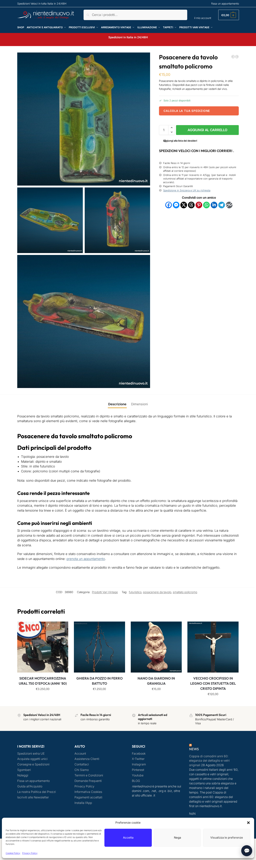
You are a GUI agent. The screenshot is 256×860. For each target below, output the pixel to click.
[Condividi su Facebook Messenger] (176, 204)
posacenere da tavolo (157, 592)
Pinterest (138, 770)
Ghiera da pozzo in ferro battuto (99, 681)
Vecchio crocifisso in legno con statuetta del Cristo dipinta (213, 683)
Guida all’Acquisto (29, 786)
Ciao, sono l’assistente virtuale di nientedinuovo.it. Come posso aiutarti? (207, 846)
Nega (177, 837)
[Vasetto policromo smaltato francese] (233, 57)
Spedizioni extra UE (31, 753)
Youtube (137, 775)
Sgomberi (24, 770)
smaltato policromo (185, 592)
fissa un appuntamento (225, 3)
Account (80, 753)
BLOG (136, 781)
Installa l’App (83, 803)
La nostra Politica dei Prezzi (36, 792)
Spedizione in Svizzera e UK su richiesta (186, 190)
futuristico (135, 592)
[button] (248, 823)
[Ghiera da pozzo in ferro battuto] (99, 647)
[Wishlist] (62, 627)
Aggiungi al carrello (207, 130)
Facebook (139, 753)
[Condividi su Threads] (191, 204)
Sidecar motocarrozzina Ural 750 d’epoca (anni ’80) (43, 681)
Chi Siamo (81, 770)
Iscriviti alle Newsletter (33, 797)
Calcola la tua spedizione (187, 110)
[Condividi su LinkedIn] (214, 204)
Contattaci (81, 764)
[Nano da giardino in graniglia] (156, 647)
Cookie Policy (13, 853)
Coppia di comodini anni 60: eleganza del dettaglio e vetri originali (209, 760)
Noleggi (22, 775)
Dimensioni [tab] (139, 404)
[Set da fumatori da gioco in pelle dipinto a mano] (237, 57)
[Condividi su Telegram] (221, 204)
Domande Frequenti (88, 781)
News (194, 749)
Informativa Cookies (88, 792)
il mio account (202, 18)
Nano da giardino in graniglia (156, 681)
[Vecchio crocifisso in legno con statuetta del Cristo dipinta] (213, 647)
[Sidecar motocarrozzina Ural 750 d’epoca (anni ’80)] (42, 647)
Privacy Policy (30, 853)
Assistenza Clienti (86, 759)
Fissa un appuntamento (33, 781)
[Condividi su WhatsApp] (206, 204)
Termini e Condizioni (88, 775)
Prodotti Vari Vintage (105, 592)
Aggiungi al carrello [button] (42, 697)
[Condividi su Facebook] (168, 204)
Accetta (128, 837)
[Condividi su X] (183, 204)
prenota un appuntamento (86, 559)
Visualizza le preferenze (226, 837)
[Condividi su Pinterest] (199, 204)
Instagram (139, 764)
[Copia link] (229, 204)
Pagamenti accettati (88, 797)
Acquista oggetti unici (32, 759)
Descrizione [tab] (117, 404)
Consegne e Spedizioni (33, 764)
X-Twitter (138, 759)
